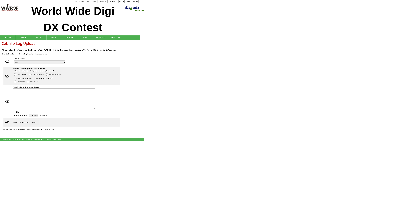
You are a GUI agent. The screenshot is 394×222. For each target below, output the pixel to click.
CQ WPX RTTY (113, 1)
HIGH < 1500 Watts (55, 74)
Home (9, 37)
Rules (23, 37)
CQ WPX (94, 1)
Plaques (38, 37)
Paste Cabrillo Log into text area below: (26, 87)
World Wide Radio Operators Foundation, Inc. (27, 139)
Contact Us (115, 37)
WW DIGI (135, 1)
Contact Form (50, 129)
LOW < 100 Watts (38, 74)
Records (69, 37)
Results (53, 37)
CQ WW (87, 1)
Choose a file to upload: (21, 115)
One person (21, 82)
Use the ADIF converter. (108, 50)
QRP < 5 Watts (22, 74)
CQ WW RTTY (103, 1)
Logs (84, 37)
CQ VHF (128, 1)
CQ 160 (121, 1)
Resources (100, 37)
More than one (34, 82)
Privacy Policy (57, 139)
